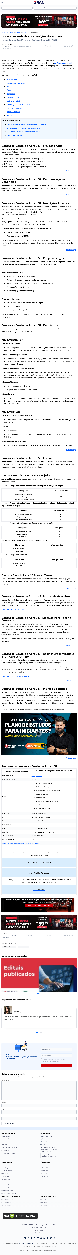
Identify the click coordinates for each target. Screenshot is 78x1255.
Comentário (5, 1080)
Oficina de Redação (7, 1190)
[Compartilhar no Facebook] (65, 46)
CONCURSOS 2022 (39, 872)
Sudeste (17, 32)
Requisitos (11, 94)
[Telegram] (54, 1238)
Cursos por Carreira (7, 1182)
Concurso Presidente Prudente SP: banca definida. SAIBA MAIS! (27, 124)
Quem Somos (5, 1136)
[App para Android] (35, 1238)
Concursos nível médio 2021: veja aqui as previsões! (23, 132)
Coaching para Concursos (9, 1168)
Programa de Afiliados (8, 1153)
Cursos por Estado (7, 1185)
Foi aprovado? (48, 1155)
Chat (43, 1139)
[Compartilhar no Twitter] (67, 46)
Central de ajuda (47, 1136)
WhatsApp (45, 1142)
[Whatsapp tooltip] (44, 1238)
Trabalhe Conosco (6, 1156)
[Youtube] (38, 1238)
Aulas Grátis (44, 1173)
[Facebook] (48, 1238)
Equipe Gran (8, 44)
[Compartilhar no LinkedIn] (69, 46)
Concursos (10, 32)
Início (3, 32)
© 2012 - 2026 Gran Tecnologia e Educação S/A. (39, 1225)
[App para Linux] (28, 1238)
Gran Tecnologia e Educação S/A (27, 1243)
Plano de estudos (13, 112)
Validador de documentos (9, 1147)
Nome (3, 1102)
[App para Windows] (25, 1238)
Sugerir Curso (44, 1176)
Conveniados (5, 1150)
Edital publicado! (37, 776)
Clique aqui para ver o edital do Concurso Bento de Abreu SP (21, 843)
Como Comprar (6, 1142)
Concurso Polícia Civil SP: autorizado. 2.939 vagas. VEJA (24, 128)
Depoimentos (44, 1165)
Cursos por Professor (7, 1187)
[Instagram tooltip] (41, 1238)
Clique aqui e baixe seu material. (14, 609)
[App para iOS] (31, 1238)
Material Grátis (45, 1168)
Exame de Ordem (6, 1170)
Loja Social (4, 1144)
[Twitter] (51, 1238)
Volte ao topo (71, 171)
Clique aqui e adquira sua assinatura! (15, 676)
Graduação (4, 1173)
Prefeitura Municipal (63, 63)
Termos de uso (39, 1230)
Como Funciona (6, 1139)
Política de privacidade (39, 1227)
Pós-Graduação (6, 1176)
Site (2, 1116)
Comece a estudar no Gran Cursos (39, 905)
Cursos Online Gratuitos (8, 1193)
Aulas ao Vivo (44, 1170)
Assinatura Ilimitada (7, 1165)
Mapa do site (39, 1232)
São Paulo (25, 32)
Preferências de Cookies (8, 1159)
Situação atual (12, 79)
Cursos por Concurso (7, 1179)
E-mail (3, 1109)
